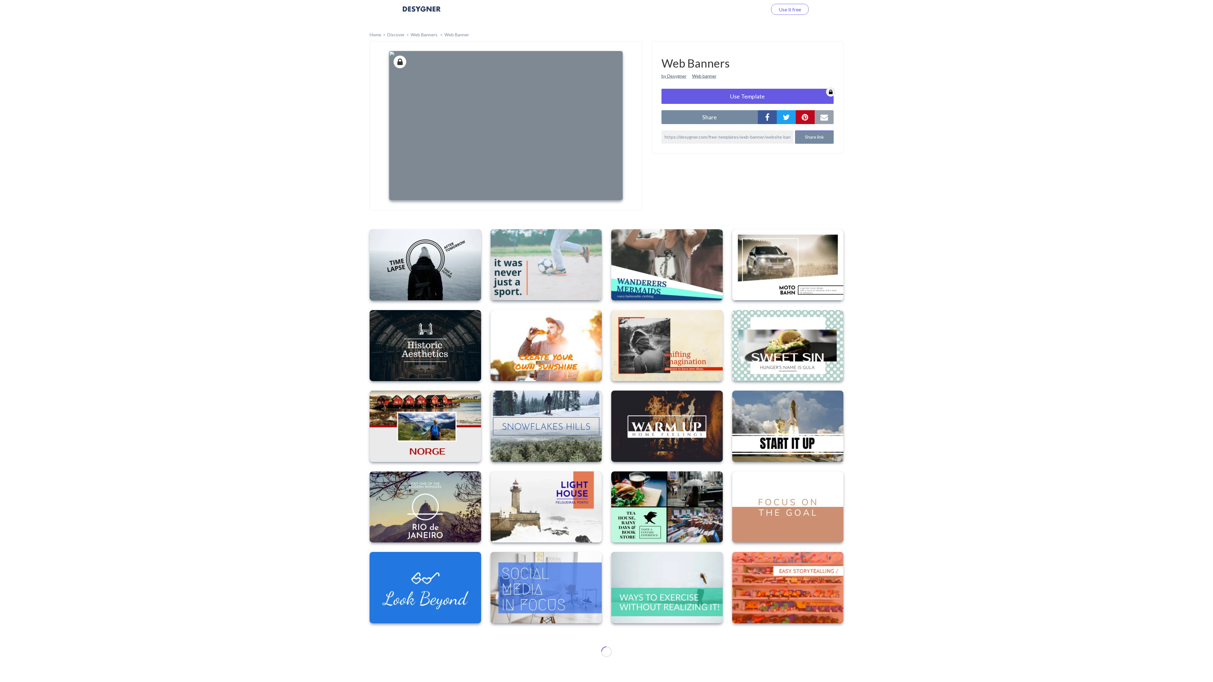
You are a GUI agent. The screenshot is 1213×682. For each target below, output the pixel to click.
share (709, 117)
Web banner (704, 76)
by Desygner (673, 76)
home (375, 34)
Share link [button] (814, 137)
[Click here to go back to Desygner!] (421, 13)
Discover (396, 34)
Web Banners (424, 34)
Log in (752, 9)
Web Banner (456, 34)
